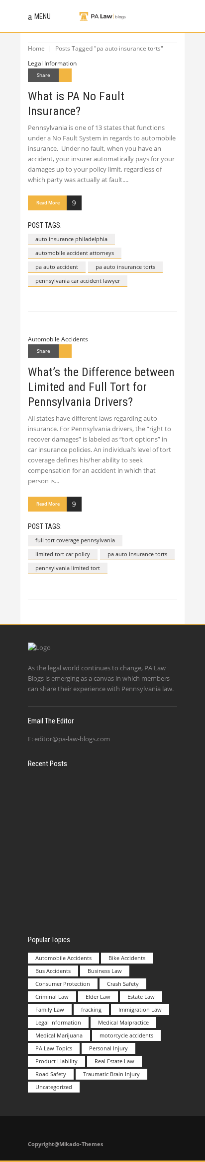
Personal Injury (108, 1048)
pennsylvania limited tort (67, 568)
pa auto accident (56, 266)
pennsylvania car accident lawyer (77, 280)
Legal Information (52, 63)
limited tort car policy (62, 554)
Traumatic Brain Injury (111, 1074)
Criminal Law (52, 996)
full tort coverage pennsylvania (75, 540)
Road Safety (50, 1074)
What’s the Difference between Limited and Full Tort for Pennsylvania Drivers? (101, 387)
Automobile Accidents (58, 339)
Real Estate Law (114, 1061)
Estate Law (141, 996)
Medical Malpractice (123, 1022)
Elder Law (98, 996)
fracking (91, 1009)
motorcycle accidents (126, 1035)
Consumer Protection (62, 983)
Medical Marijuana (59, 1035)
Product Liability (56, 1061)
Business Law (105, 970)
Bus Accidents (53, 970)
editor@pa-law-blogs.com (72, 738)
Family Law (49, 1009)
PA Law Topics (53, 1048)
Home (36, 48)
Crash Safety (123, 983)
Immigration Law (140, 1009)
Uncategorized (53, 1087)
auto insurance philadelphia (71, 239)
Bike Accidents (126, 958)
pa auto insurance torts (125, 266)
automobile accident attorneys (74, 253)
